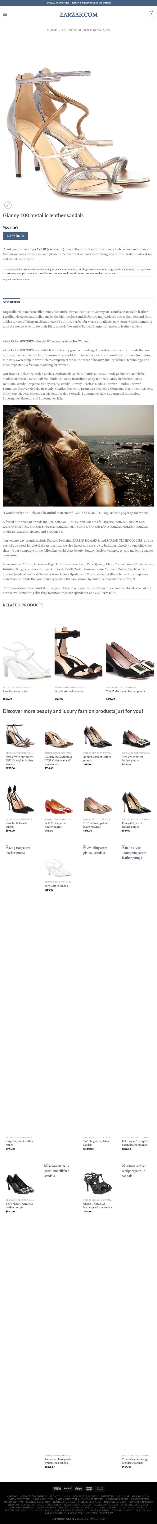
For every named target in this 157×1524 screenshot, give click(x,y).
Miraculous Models (135, 1504)
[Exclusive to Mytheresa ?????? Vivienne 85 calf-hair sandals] (59, 733)
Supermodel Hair (70, 1507)
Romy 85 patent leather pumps (97, 758)
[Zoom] (8, 205)
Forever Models (115, 1502)
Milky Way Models (106, 1504)
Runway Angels (46, 1507)
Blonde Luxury (60, 1496)
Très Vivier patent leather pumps (125, 691)
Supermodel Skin (16, 1510)
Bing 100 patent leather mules (19, 1143)
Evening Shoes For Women (86, 30)
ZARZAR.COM (79, 14)
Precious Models (21, 1507)
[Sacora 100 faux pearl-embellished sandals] (59, 1308)
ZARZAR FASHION (99, 1510)
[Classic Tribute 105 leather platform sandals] (98, 1180)
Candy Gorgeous (117, 1499)
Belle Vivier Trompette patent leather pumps (135, 1143)
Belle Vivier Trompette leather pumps (19, 1205)
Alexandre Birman (18, 279)
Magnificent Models (78, 1504)
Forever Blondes (89, 1502)
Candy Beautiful (19, 1499)
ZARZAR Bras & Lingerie (70, 1510)
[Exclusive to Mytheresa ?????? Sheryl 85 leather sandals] (20, 733)
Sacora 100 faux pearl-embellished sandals (57, 1461)
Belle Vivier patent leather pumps (55, 824)
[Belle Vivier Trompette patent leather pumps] (136, 989)
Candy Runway (14, 1502)
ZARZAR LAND (144, 1510)
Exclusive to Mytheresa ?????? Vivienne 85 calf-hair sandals (58, 760)
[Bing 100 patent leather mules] (20, 989)
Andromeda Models (33, 1496)
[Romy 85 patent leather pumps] (98, 733)
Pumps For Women (27, 273)
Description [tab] (11, 302)
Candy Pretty (140, 1499)
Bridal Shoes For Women (30, 269)
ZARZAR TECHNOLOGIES (82, 1513)
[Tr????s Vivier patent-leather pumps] (98, 799)
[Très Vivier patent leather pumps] (136, 733)
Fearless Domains (38, 1502)
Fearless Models (64, 1502)
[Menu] (5, 14)
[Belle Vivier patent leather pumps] (59, 799)
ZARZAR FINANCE (122, 1510)
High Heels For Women (121, 269)
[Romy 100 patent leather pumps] (136, 799)
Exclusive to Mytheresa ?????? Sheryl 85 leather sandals (19, 760)
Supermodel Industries (101, 1507)
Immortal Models (49, 1504)
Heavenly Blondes (140, 1502)
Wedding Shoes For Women (78, 273)
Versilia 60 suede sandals (69, 691)
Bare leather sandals (15, 691)
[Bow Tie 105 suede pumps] (20, 799)
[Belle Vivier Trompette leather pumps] (20, 1180)
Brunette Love (111, 1496)
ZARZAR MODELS (55, 1513)
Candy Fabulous (93, 1499)
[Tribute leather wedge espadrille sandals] (136, 1308)
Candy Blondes (43, 1499)
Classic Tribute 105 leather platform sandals (97, 1205)
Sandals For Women (50, 273)
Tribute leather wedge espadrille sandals (135, 1461)
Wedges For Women (106, 273)
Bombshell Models (86, 1496)
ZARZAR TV (106, 1513)
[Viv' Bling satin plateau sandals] (98, 989)
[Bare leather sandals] (59, 862)
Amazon (12, 1496)
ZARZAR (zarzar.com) (49, 249)
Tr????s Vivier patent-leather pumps (96, 824)
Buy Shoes (15, 236)
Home (52, 30)
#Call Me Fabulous (136, 1496)
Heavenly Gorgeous (21, 1504)
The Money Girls (41, 1510)
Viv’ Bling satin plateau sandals (96, 1143)
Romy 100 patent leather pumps (132, 824)
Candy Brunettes (67, 1499)
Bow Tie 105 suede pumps (16, 824)
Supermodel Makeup (133, 1507)
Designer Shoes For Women (60, 269)
